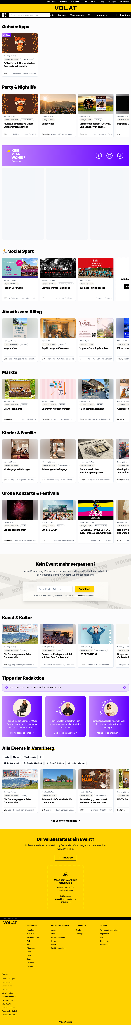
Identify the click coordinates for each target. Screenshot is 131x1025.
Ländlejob (6, 989)
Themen (30, 966)
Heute (51, 15)
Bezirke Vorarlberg (58, 948)
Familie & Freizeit (34, 763)
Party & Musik (13, 763)
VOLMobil (75, 2)
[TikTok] (120, 155)
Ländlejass (80, 934)
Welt (28, 941)
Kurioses (30, 963)
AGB (102, 937)
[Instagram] (109, 155)
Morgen (62, 15)
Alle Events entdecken (64, 820)
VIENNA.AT (6, 1004)
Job (85, 2)
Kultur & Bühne (78, 763)
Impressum (104, 934)
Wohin (53, 945)
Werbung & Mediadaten (109, 930)
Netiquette (104, 941)
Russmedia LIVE (8, 1015)
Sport (29, 952)
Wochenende (77, 15)
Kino (53, 934)
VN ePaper (124, 2)
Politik (29, 945)
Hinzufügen (67, 857)
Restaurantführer (58, 937)
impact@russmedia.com (65, 899)
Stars (29, 959)
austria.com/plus (8, 1007)
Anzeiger (112, 2)
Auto (102, 2)
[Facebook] (98, 155)
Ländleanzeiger (8, 979)
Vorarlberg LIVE (33, 937)
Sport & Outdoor (57, 763)
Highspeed (51, 2)
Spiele (78, 930)
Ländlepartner (7, 993)
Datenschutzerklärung (76, 595)
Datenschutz (105, 945)
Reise (53, 941)
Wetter (54, 930)
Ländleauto (6, 982)
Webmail (63, 2)
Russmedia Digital (9, 1011)
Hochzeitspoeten (9, 997)
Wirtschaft (31, 948)
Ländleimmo (7, 986)
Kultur (29, 955)
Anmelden (84, 589)
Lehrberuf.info (7, 1000)
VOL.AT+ (30, 934)
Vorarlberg (102, 15)
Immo (93, 2)
